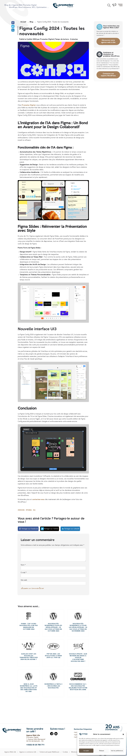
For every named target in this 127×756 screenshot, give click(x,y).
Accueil (23, 22)
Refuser (101, 750)
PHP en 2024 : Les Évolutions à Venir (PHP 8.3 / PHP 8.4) (53, 655)
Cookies (65, 752)
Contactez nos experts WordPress (108, 75)
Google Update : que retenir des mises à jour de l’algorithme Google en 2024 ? (78, 657)
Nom (23, 565)
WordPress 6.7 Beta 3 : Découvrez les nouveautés (53, 686)
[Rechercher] (109, 5)
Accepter (86, 750)
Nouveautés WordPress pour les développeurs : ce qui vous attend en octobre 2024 (53, 627)
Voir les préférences (117, 750)
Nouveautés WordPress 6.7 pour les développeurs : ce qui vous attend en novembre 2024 (78, 627)
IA (34, 510)
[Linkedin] (56, 734)
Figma (29, 510)
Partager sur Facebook (29, 529)
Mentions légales (76, 752)
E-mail (24, 572)
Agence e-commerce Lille (27, 752)
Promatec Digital (28, 105)
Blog (31, 22)
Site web (24, 580)
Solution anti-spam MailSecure (49, 752)
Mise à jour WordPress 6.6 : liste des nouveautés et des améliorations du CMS (28, 687)
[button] (123, 734)
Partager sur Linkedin (71, 529)
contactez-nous (38, 499)
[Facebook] (51, 734)
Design (22, 510)
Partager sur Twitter (51, 529)
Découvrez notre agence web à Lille (108, 41)
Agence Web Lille (10, 752)
